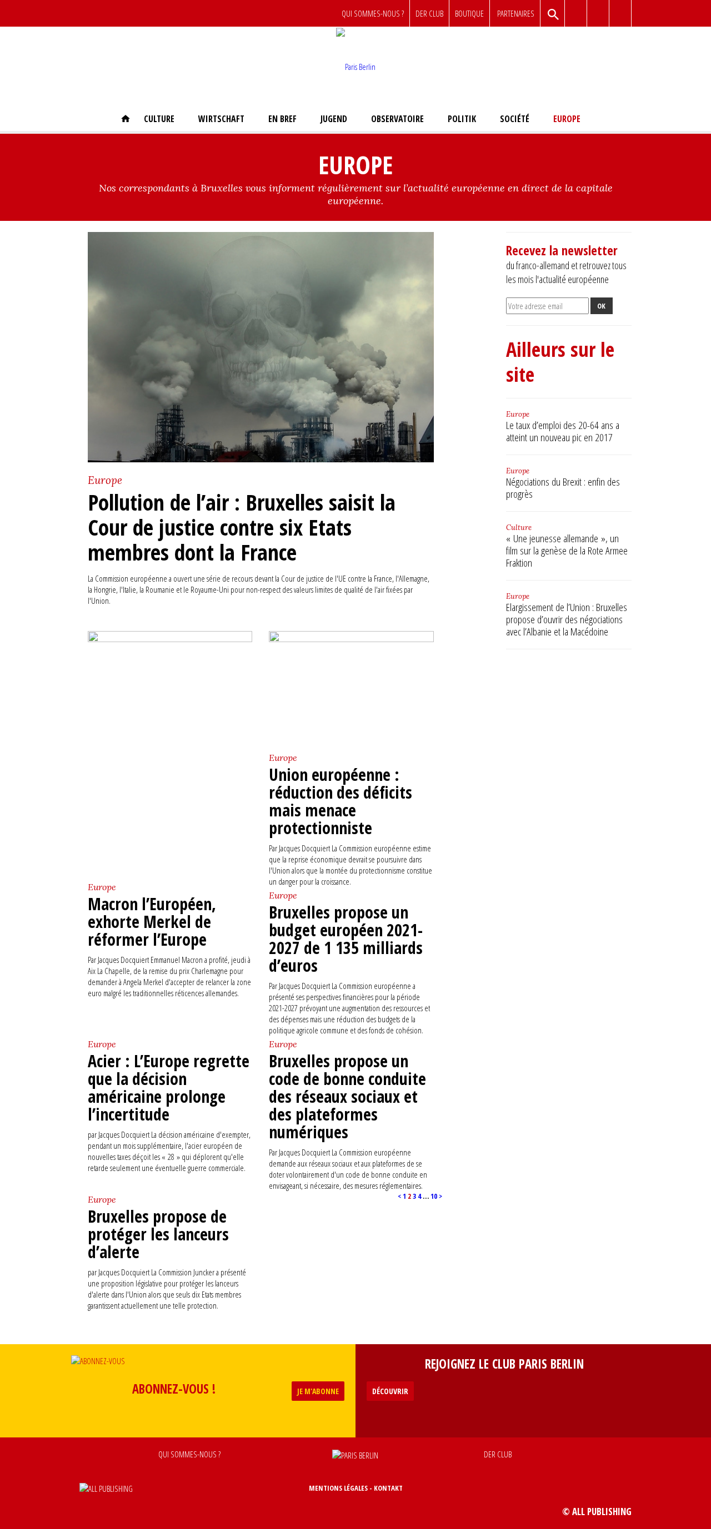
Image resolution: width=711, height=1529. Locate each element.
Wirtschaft (221, 119)
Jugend (334, 119)
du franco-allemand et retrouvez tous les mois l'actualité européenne (566, 265)
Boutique (469, 13)
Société (514, 119)
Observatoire (397, 119)
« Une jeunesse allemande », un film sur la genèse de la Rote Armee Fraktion (567, 550)
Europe (566, 119)
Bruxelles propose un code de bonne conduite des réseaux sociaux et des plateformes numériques (347, 1096)
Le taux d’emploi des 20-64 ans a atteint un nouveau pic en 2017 (562, 431)
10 (433, 1196)
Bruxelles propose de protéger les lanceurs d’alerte (158, 1234)
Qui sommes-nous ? (373, 13)
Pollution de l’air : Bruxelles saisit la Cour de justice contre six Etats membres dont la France (241, 527)
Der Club (429, 13)
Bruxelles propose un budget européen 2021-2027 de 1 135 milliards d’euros (346, 939)
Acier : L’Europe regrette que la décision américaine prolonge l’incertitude (168, 1087)
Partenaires (515, 13)
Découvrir (390, 1391)
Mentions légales (338, 1488)
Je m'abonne (318, 1391)
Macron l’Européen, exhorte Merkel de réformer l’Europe (152, 921)
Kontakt (388, 1488)
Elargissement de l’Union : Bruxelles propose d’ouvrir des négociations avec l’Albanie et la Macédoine (566, 619)
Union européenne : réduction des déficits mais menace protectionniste (340, 801)
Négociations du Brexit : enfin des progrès (563, 488)
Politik (462, 119)
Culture (159, 119)
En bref (282, 119)
